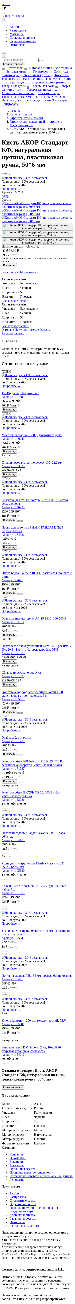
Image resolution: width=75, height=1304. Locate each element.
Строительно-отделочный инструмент (36, 121)
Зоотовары (59, 100)
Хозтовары (58, 96)
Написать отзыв (12, 1087)
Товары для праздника (41, 89)
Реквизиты (17, 1179)
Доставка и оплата (22, 37)
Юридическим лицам (24, 1225)
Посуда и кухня (29, 78)
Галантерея (40, 71)
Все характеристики (15, 300)
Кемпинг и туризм (36, 75)
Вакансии (16, 1161)
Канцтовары (10, 75)
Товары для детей (14, 86)
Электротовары (49, 93)
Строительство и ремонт (49, 82)
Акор (5, 196)
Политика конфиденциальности (31, 1172)
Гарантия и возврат (23, 41)
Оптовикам (17, 44)
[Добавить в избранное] (21, 410)
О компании (18, 1158)
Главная (15, 110)
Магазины (17, 34)
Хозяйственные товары (17, 93)
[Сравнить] (18, 410)
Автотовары (14, 68)
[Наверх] (3, 1262)
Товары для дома (42, 86)
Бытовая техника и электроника (50, 68)
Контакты (16, 1154)
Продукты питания (58, 78)
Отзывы (45, 329)
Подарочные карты (23, 1204)
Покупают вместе (27, 329)
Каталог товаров (13, 64)
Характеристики (13, 333)
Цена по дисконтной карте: (20, 246)
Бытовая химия (16, 71)
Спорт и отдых (16, 82)
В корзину (9, 265)
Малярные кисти (21, 125)
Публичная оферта (22, 1169)
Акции (14, 26)
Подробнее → (11, 188)
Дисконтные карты (23, 1200)
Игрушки (8, 100)
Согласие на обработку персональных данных (41, 1176)
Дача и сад (60, 71)
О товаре (8, 329)
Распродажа (18, 30)
